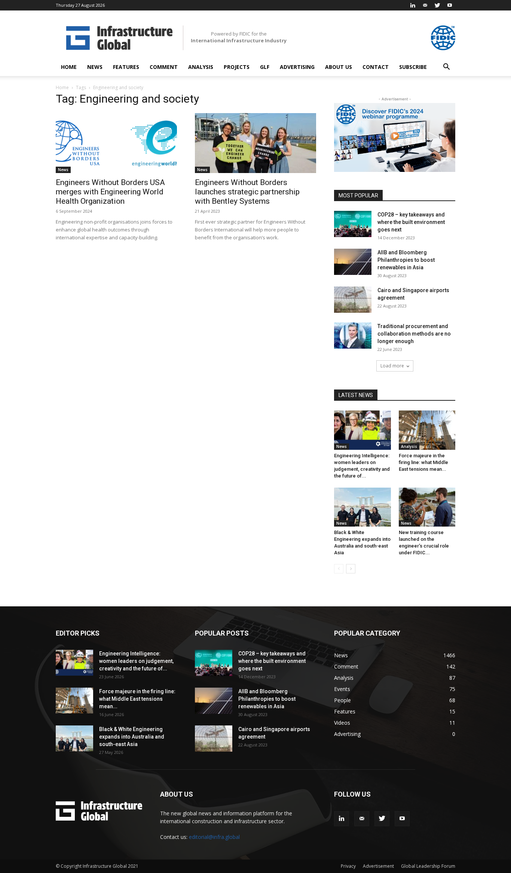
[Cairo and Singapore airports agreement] (352, 300)
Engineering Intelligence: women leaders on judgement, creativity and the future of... (136, 661)
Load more (392, 366)
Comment (164, 66)
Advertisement (378, 866)
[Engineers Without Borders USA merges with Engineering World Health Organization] (116, 143)
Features (126, 66)
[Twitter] (437, 5)
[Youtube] (449, 5)
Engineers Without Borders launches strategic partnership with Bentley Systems (247, 192)
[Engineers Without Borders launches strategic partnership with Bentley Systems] (255, 143)
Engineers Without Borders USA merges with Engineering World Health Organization (110, 192)
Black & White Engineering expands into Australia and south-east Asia (131, 736)
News (94, 66)
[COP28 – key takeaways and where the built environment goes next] (352, 224)
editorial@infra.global (214, 836)
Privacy (348, 866)
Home (69, 66)
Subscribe (413, 66)
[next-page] (350, 568)
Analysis (200, 66)
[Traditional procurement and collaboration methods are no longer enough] (352, 335)
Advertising (297, 66)
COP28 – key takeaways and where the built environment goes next (411, 222)
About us (338, 66)
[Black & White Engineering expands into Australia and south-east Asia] (362, 507)
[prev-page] (338, 568)
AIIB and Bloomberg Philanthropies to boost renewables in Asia (406, 259)
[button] (446, 67)
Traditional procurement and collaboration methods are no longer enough (414, 333)
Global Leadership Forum (428, 866)
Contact (375, 66)
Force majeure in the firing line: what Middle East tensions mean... (423, 462)
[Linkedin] (412, 5)
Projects (237, 66)
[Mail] (425, 5)
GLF (264, 66)
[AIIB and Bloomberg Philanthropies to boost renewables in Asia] (352, 262)
